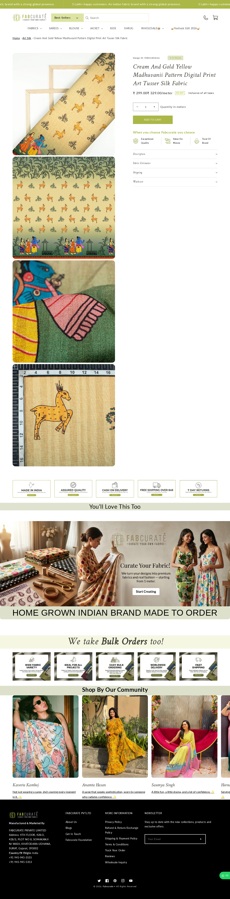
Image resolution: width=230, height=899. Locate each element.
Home (16, 38)
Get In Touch (73, 833)
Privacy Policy (113, 821)
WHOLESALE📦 (150, 28)
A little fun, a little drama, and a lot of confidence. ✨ (182, 791)
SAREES (54, 28)
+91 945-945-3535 (20, 857)
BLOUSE (74, 28)
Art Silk (26, 38)
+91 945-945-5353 (20, 861)
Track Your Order (115, 850)
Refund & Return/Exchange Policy (121, 830)
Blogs (69, 827)
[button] (216, 18)
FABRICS (33, 28)
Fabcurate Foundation (79, 839)
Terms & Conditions (117, 844)
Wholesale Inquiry (116, 862)
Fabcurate (108, 886)
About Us (71, 821)
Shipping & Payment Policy (121, 838)
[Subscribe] (200, 839)
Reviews (110, 856)
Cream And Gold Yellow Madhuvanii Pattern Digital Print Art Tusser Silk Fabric (81, 38)
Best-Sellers (62, 17)
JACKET (95, 28)
